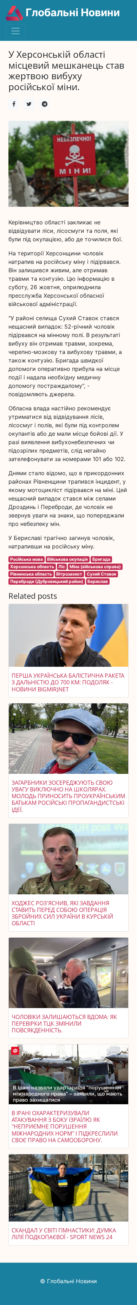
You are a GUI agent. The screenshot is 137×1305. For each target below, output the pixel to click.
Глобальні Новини (71, 12)
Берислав (97, 581)
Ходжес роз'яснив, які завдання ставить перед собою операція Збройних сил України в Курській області (62, 913)
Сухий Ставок (101, 574)
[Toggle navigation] (15, 31)
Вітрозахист (69, 574)
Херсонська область (32, 566)
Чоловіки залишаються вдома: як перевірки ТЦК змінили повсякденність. (64, 1023)
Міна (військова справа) (95, 566)
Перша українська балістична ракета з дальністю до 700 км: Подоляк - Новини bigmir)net (68, 682)
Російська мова (26, 559)
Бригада (101, 559)
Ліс (61, 566)
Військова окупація (67, 559)
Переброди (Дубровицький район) (46, 581)
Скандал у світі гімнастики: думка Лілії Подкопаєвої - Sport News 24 (64, 1233)
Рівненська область (31, 574)
